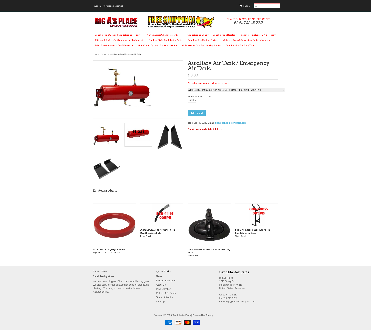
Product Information (166, 280)
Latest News (100, 271)
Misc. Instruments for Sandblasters (113, 45)
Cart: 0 (246, 6)
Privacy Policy (163, 289)
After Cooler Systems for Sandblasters (157, 45)
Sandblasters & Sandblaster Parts (164, 35)
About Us (161, 285)
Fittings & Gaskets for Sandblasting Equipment (119, 40)
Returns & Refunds (166, 293)
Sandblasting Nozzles (224, 35)
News (159, 276)
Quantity (192, 100)
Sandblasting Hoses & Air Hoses (257, 35)
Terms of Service (164, 297)
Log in (97, 6)
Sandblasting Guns (197, 35)
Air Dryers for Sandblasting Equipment (201, 45)
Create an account (113, 6)
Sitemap (160, 301)
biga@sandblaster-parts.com (230, 123)
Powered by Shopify (202, 315)
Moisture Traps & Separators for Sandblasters (246, 40)
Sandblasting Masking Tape (240, 45)
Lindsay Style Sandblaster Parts (165, 40)
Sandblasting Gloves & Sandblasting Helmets (118, 35)
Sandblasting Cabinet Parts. (202, 40)
